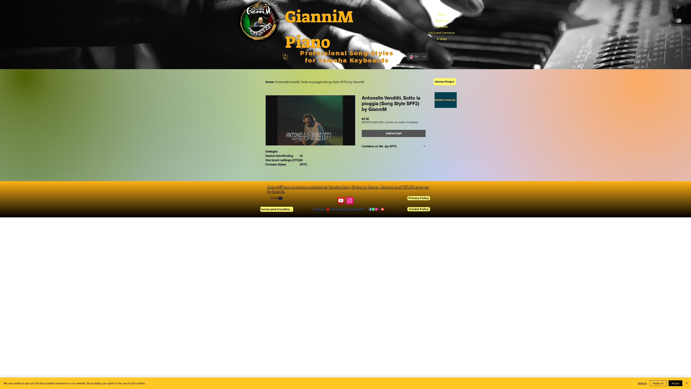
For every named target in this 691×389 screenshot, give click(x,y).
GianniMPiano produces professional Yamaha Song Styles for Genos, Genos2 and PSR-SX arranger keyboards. (348, 189)
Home (442, 14)
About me (442, 21)
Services (442, 27)
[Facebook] (370, 209)
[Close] (687, 383)
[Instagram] (349, 200)
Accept (675, 383)
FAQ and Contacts (442, 33)
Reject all (658, 383)
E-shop (442, 39)
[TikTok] (379, 209)
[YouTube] (340, 200)
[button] (285, 56)
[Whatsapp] (373, 209)
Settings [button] (642, 383)
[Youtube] (382, 209)
